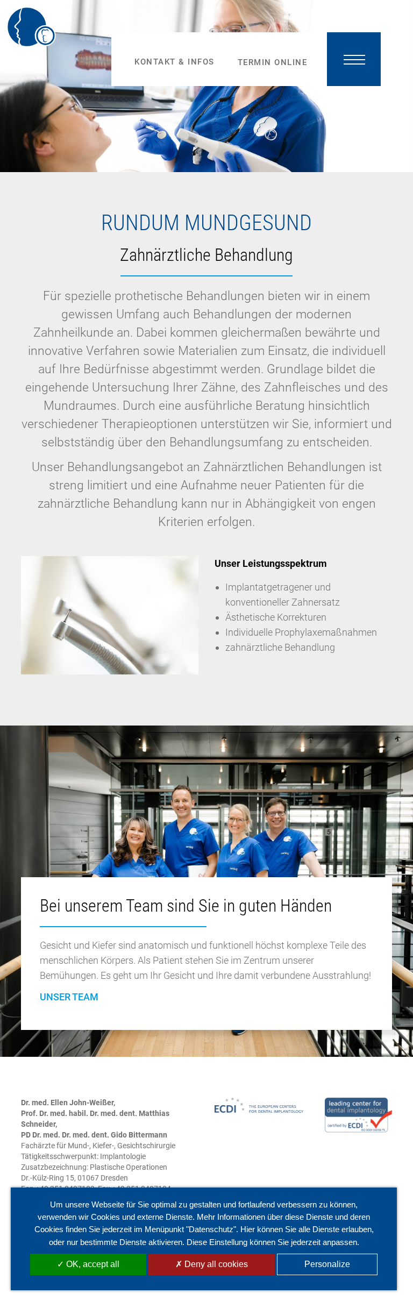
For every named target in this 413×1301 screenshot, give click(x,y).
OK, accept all (91, 1264)
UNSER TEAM (69, 997)
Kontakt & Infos (174, 62)
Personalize (327, 1264)
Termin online (273, 62)
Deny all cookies (215, 1264)
